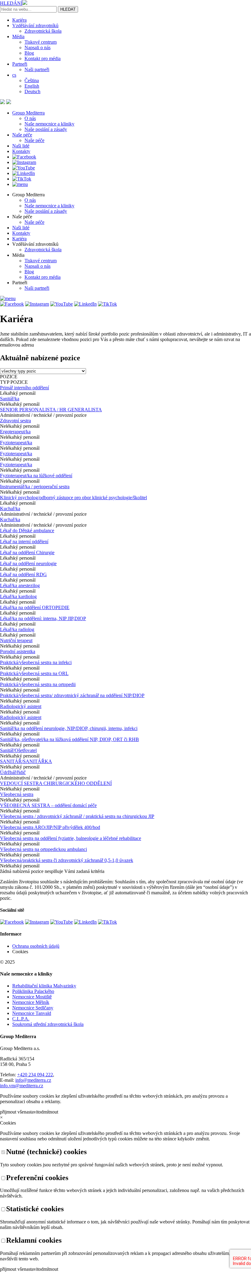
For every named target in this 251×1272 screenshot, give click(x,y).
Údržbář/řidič (13, 772)
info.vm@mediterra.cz (21, 1085)
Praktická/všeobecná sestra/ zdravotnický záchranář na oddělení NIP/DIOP (72, 695)
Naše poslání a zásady (45, 129)
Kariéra (19, 20)
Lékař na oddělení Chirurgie (27, 552)
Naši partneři (36, 69)
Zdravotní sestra (15, 420)
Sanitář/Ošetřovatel (18, 750)
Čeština (31, 80)
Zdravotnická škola (43, 31)
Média (18, 36)
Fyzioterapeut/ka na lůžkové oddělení (36, 475)
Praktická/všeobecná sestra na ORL (34, 673)
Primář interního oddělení (24, 387)
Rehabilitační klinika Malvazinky (44, 985)
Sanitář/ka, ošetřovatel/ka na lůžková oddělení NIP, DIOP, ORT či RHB (69, 739)
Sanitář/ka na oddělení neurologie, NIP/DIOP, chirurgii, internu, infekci (68, 728)
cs (14, 75)
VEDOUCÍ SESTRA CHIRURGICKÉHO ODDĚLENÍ (56, 783)
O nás (30, 118)
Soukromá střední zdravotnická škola (48, 1024)
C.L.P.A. (20, 1018)
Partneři (19, 64)
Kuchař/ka (10, 508)
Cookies (20, 951)
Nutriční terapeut (16, 640)
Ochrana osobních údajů (35, 946)
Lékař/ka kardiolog (18, 596)
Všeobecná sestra (16, 794)
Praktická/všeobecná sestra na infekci (36, 662)
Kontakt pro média (42, 58)
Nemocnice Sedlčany (32, 1007)
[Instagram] (24, 162)
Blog (29, 53)
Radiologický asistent (20, 706)
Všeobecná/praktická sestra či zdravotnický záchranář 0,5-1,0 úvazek (66, 860)
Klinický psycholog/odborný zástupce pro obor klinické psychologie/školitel (73, 497)
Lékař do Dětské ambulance (27, 530)
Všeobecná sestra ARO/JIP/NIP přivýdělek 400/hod (50, 827)
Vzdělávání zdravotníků (35, 25)
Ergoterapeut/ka (15, 431)
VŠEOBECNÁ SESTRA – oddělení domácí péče (48, 805)
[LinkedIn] (23, 173)
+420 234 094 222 (35, 1074)
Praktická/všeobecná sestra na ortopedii (38, 684)
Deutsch (32, 91)
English (31, 86)
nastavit (31, 1111)
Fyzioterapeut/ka (16, 442)
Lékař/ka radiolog (17, 629)
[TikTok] (21, 178)
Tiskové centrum (40, 42)
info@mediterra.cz (33, 1080)
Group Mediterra (28, 112)
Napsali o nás (37, 47)
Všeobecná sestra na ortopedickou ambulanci (43, 849)
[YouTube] (23, 167)
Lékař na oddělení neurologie (28, 563)
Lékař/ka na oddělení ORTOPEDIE (34, 607)
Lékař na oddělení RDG (23, 574)
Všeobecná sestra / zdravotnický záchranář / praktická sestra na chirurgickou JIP (77, 816)
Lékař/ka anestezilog (20, 585)
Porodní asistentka (17, 651)
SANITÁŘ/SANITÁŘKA (26, 761)
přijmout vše (12, 1111)
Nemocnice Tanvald (31, 1013)
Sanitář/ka (9, 398)
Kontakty (21, 151)
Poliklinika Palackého (33, 991)
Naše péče (22, 134)
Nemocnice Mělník (30, 1002)
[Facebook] (24, 156)
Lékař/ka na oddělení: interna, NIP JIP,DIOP (43, 618)
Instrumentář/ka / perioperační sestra (34, 486)
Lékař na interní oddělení (24, 541)
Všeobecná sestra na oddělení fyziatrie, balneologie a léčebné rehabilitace (70, 838)
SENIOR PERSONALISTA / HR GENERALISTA (51, 409)
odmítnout (48, 1111)
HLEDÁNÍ (11, 3)
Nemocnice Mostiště (32, 996)
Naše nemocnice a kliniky (49, 123)
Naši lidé (20, 145)
